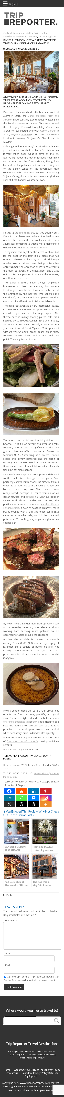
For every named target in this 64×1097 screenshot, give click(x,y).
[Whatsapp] (21, 798)
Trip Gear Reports (16, 1054)
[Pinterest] (46, 791)
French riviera (26, 232)
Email (7, 964)
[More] (46, 804)
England (7, 33)
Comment (10, 920)
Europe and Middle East (25, 33)
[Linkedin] (33, 791)
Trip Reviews (38, 1057)
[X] (9, 804)
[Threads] (21, 804)
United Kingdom (47, 36)
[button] (6, 3)
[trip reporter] (32, 24)
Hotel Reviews (25, 1057)
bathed (30, 496)
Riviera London (11, 765)
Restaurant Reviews (26, 36)
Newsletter (9, 36)
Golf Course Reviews (45, 1051)
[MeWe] (9, 798)
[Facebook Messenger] (33, 798)
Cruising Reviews (16, 1051)
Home (7, 1069)
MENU (13, 4)
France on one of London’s (22, 741)
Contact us (12, 1073)
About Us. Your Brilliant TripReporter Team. (37, 1069)
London (43, 33)
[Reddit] (21, 791)
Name (7, 953)
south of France (39, 247)
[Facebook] (9, 791)
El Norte (26, 134)
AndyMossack (29, 48)
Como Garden (48, 130)
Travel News (31, 1054)
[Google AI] (33, 804)
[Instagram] (46, 798)
